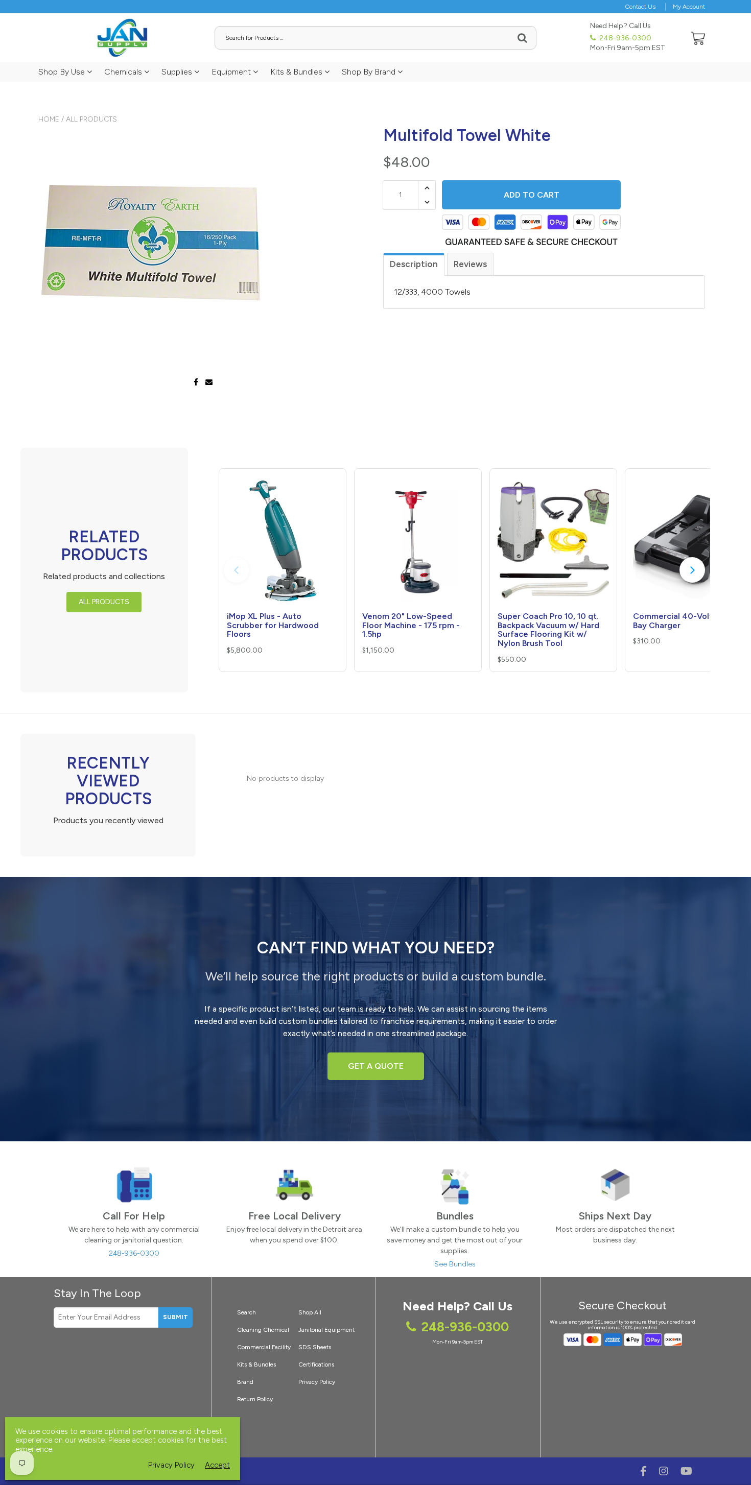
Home (48, 119)
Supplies (177, 72)
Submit (175, 1317)
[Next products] (692, 570)
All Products (91, 119)
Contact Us (640, 7)
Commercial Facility (264, 1347)
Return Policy (255, 1399)
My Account (689, 7)
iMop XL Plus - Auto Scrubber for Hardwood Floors (273, 625)
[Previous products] (236, 570)
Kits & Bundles (297, 72)
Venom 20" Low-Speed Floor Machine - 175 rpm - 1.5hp (411, 625)
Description (414, 264)
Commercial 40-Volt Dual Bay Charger (682, 620)
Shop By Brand (369, 72)
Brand (245, 1381)
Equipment (232, 72)
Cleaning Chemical (263, 1329)
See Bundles (455, 1264)
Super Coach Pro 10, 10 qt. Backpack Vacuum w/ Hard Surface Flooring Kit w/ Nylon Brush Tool (548, 629)
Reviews (470, 264)
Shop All (309, 1312)
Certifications (316, 1364)
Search (246, 1312)
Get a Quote (376, 1066)
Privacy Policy (316, 1381)
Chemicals (124, 72)
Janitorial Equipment (326, 1329)
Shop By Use (62, 72)
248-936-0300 (624, 38)
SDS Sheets (314, 1347)
